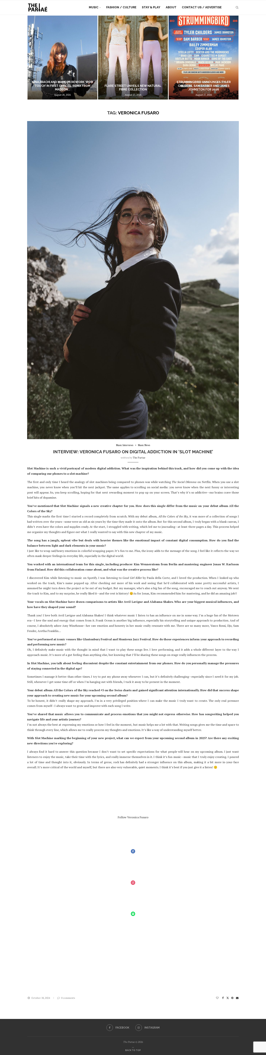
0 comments (68, 998)
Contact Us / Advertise (202, 7)
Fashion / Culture (121, 7)
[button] (34, 57)
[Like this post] (217, 998)
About (171, 7)
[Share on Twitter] (227, 998)
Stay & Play (151, 7)
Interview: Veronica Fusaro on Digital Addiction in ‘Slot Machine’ (133, 451)
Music (93, 7)
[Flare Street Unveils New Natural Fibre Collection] (133, 58)
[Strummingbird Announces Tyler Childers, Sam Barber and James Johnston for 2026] (203, 58)
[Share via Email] (237, 998)
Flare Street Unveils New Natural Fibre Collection (133, 87)
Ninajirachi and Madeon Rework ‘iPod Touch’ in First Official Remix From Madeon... (62, 85)
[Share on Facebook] (223, 998)
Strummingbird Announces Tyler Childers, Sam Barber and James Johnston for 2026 (204, 85)
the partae (139, 457)
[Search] (237, 7)
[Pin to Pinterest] (232, 998)
